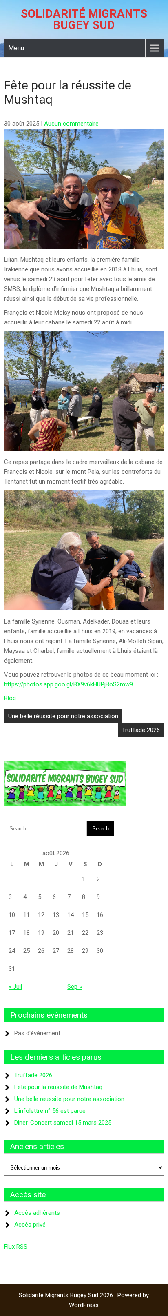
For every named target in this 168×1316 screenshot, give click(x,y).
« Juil (15, 986)
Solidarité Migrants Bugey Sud (84, 19)
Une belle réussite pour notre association (63, 716)
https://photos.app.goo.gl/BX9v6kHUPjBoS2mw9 (68, 684)
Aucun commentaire (71, 123)
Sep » (74, 986)
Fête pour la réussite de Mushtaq (58, 1087)
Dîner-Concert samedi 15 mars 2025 (62, 1122)
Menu (16, 48)
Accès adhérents (37, 1212)
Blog (10, 698)
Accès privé (30, 1224)
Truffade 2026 (141, 730)
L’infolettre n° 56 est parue (50, 1110)
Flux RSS (15, 1246)
